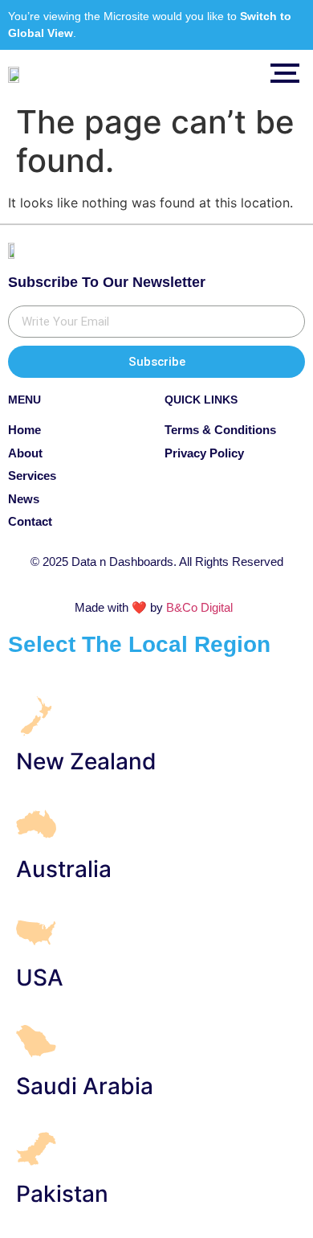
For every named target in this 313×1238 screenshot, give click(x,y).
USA (39, 977)
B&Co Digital (199, 607)
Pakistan (62, 1193)
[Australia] (36, 827)
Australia (64, 869)
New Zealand (86, 761)
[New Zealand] (36, 719)
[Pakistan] (36, 1151)
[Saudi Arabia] (36, 1044)
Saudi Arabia (84, 1086)
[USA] (36, 935)
